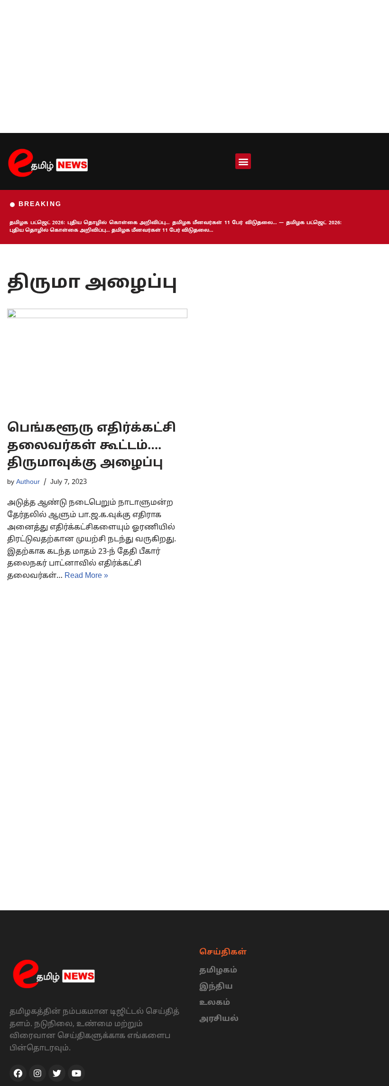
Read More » (86, 576)
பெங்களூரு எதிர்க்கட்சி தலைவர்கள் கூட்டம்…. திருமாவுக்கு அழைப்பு (91, 446)
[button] (243, 161)
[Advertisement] (194, 66)
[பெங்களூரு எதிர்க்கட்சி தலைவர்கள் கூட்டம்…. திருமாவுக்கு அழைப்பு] (97, 360)
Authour (28, 482)
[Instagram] (37, 1073)
